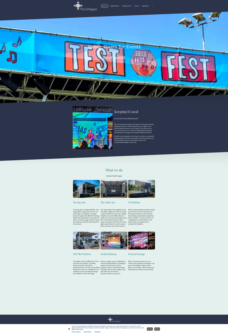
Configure (97, 331)
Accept (150, 329)
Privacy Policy (76, 331)
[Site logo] (85, 6)
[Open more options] (152, 6)
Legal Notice (87, 331)
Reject (157, 329)
